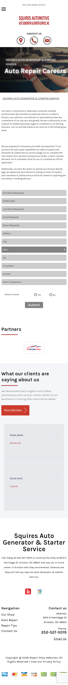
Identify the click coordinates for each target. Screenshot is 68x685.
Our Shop (8, 614)
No (54, 295)
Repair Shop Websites (44, 657)
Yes (39, 295)
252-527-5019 (24, 557)
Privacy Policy (52, 661)
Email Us (60, 638)
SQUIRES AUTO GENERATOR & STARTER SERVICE (31, 98)
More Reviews (13, 409)
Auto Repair (9, 620)
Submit (34, 305)
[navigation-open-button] (3, 8)
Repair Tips (9, 625)
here (3, 172)
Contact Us (9, 631)
